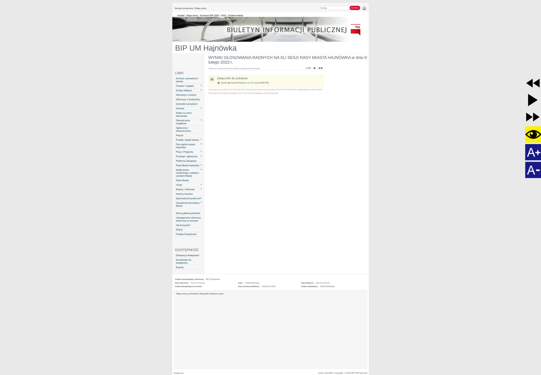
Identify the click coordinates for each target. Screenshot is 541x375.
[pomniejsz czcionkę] (306, 68)
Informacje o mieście (186, 95)
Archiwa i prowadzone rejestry (187, 80)
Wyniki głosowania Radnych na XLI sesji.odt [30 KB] (244, 82)
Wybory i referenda (185, 189)
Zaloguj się (178, 373)
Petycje (179, 135)
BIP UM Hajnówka (206, 48)
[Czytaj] (320, 68)
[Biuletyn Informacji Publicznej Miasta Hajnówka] (270, 28)
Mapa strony (201, 8)
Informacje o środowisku (188, 99)
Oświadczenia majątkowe (183, 122)
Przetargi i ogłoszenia (187, 156)
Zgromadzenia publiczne (188, 198)
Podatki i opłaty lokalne (187, 140)
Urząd (179, 185)
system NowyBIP (325, 373)
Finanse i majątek (185, 86)
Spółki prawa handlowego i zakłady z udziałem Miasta (187, 173)
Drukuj (364, 8)
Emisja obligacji (184, 90)
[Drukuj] (314, 68)
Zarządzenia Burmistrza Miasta (188, 204)
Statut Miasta (182, 180)
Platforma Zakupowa (186, 161)
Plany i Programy (184, 152)
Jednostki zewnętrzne (187, 104)
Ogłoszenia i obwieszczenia (183, 129)
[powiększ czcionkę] (310, 68)
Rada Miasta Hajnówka (187, 165)
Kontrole (180, 108)
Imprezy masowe (184, 194)
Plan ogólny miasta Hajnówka (185, 146)
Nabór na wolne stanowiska (184, 114)
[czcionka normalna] (308, 68)
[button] (533, 83)
